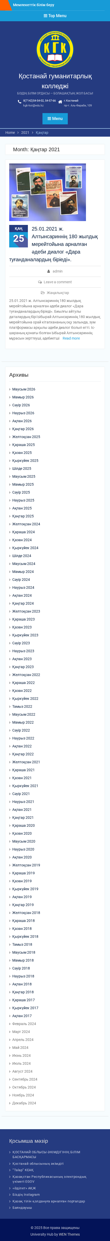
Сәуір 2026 (21, 405)
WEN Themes (69, 1234)
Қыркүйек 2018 (25, 936)
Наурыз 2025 (23, 500)
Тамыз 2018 (22, 944)
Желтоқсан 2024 (26, 524)
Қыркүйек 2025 (25, 461)
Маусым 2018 (23, 952)
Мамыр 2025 (23, 484)
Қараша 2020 (23, 825)
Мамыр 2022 (23, 722)
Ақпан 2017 (22, 1016)
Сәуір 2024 (21, 580)
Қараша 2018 (23, 921)
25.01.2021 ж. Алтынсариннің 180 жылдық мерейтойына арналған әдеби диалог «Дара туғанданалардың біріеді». (53, 244)
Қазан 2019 (22, 881)
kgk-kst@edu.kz (33, 105)
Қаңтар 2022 (23, 754)
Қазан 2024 (22, 540)
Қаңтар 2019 (23, 905)
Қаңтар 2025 (23, 516)
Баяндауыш (22, 1208)
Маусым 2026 (23, 389)
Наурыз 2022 (23, 738)
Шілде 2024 (21, 556)
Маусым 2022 (23, 714)
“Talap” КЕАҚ (23, 1170)
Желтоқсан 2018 (26, 913)
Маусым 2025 (23, 476)
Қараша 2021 (23, 770)
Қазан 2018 (22, 929)
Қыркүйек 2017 (25, 1008)
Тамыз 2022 (22, 706)
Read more (71, 338)
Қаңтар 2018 (23, 992)
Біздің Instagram (26, 1194)
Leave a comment (58, 282)
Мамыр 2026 (23, 397)
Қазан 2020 (22, 833)
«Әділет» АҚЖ (24, 1188)
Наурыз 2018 (23, 976)
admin (58, 271)
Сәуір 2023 (21, 643)
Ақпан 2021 (22, 810)
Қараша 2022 (23, 683)
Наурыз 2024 (23, 587)
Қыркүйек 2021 (25, 786)
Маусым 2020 (23, 841)
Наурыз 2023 (23, 651)
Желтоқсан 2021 (26, 762)
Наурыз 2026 (23, 413)
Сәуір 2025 (21, 492)
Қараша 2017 (23, 1000)
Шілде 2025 (21, 468)
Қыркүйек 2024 (25, 548)
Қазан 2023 (22, 627)
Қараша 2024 (23, 532)
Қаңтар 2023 (23, 667)
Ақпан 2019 (22, 897)
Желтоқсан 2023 (26, 611)
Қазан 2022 (22, 691)
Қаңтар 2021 (23, 817)
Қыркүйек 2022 (25, 698)
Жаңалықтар (58, 293)
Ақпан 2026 (22, 421)
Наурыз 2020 (23, 849)
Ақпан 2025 (22, 508)
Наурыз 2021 (23, 802)
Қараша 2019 (23, 873)
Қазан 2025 (22, 453)
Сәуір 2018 (21, 968)
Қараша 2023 (23, 619)
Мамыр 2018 (23, 960)
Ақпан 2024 (22, 595)
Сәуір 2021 (21, 794)
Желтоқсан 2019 (26, 865)
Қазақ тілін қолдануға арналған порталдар (49, 1201)
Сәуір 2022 (21, 730)
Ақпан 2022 (22, 746)
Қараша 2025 (23, 445)
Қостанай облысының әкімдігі (38, 1164)
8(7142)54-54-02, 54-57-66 (39, 100)
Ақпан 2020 (22, 857)
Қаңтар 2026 (23, 429)
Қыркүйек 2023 (25, 635)
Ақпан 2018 (22, 984)
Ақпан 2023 (22, 659)
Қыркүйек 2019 (25, 889)
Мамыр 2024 (23, 572)
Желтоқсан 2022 (26, 675)
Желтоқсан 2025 (26, 437)
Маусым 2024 (23, 564)
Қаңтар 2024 (23, 603)
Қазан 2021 (22, 778)
